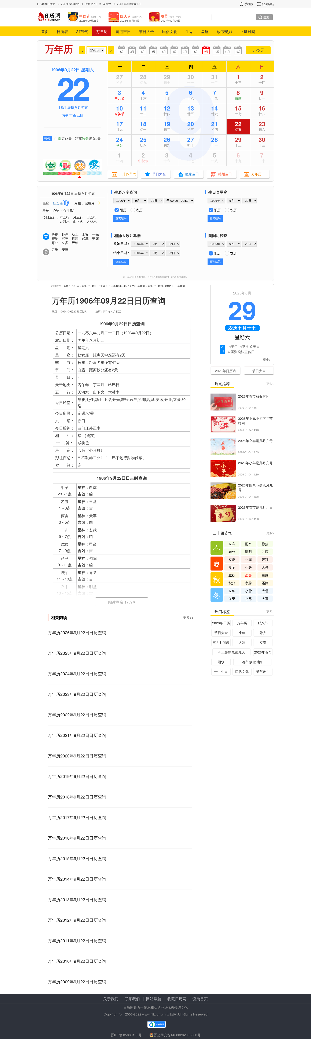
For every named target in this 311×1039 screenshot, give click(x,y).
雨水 (248, 543)
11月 (227, 51)
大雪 (265, 590)
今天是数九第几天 (231, 652)
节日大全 (146, 31)
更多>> (188, 617)
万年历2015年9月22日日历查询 (77, 858)
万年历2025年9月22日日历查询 (77, 653)
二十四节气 (127, 173)
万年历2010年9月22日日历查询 (77, 961)
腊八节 (263, 622)
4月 (153, 51)
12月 (237, 51)
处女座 (58, 203)
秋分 (85, 138)
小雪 (248, 590)
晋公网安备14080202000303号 (177, 1035)
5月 (164, 51)
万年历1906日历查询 (93, 285)
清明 (248, 551)
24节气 (82, 31)
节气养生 (263, 671)
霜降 (265, 582)
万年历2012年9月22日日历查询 (77, 920)
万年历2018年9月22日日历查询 (77, 797)
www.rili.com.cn (154, 1014)
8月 (195, 51)
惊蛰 (265, 543)
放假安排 (224, 31)
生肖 (189, 31)
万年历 (101, 31)
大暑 (265, 567)
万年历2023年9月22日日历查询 (77, 694)
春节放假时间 (252, 661)
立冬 (231, 590)
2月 (132, 51)
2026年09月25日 (89, 20)
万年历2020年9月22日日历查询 (77, 756)
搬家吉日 (192, 173)
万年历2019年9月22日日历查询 (77, 776)
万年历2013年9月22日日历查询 (77, 899)
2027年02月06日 (170, 20)
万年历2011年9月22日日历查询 (77, 940)
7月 (185, 51)
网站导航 (153, 998)
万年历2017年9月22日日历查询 (77, 817)
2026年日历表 (225, 370)
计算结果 (121, 262)
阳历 (123, 209)
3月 (142, 51)
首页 (45, 31)
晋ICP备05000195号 (126, 1034)
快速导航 (268, 4)
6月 (174, 51)
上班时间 (247, 31)
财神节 (119, 113)
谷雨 (265, 551)
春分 (231, 551)
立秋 (231, 575)
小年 (242, 632)
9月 (206, 51)
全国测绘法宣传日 (131, 4)
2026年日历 (221, 622)
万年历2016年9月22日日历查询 (77, 838)
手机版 (248, 4)
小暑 (248, 567)
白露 (57, 138)
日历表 (62, 31)
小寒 (248, 598)
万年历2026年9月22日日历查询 (77, 632)
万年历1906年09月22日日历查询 (166, 285)
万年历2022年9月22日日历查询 (77, 715)
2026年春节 (263, 652)
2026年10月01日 (130, 20)
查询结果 (121, 218)
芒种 (265, 559)
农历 (139, 209)
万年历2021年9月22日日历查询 (77, 735)
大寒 (265, 598)
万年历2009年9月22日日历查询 (77, 981)
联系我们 (132, 998)
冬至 (231, 598)
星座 (205, 31)
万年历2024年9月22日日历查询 (77, 673)
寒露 (248, 582)
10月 (216, 51)
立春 (231, 543)
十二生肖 (221, 671)
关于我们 (110, 998)
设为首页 (200, 998)
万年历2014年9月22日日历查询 (77, 879)
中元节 (119, 98)
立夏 (231, 559)
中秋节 (143, 160)
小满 (248, 559)
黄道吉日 (123, 31)
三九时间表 (221, 642)
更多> (267, 359)
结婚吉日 (225, 173)
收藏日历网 (176, 998)
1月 (121, 51)
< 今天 (258, 50)
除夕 (263, 632)
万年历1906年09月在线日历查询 (126, 285)
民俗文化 (169, 31)
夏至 (231, 567)
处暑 (248, 575)
